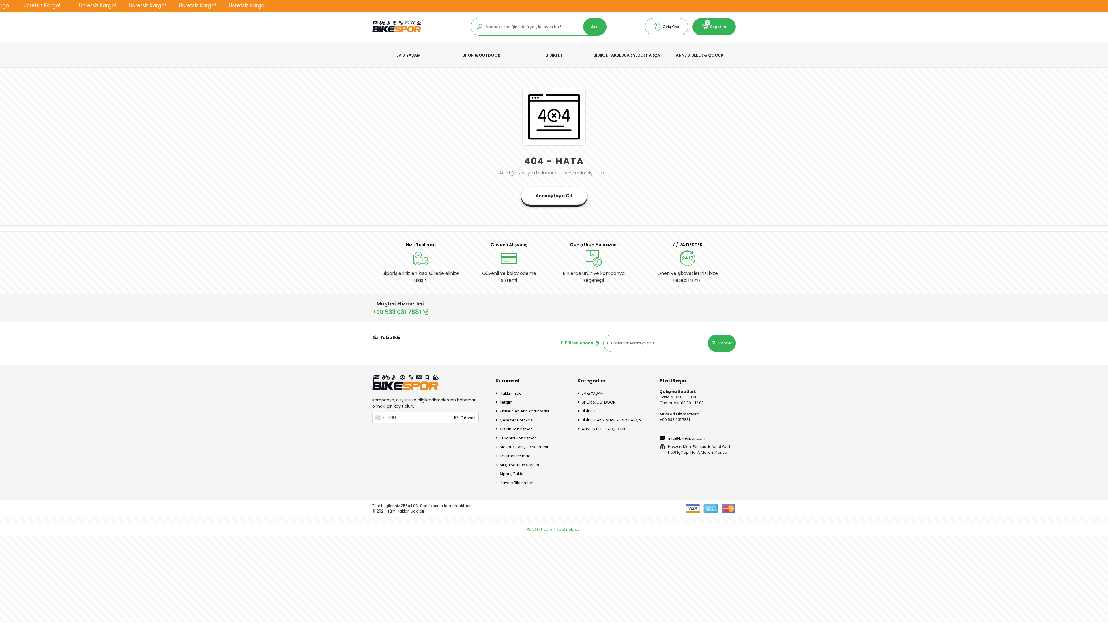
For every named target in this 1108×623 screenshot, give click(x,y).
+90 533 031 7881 (397, 312)
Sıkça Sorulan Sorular (520, 465)
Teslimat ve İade (515, 456)
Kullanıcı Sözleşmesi (519, 438)
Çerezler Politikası (516, 420)
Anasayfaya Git (554, 195)
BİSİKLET (589, 411)
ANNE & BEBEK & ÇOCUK (604, 429)
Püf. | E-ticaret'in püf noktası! (554, 529)
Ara (595, 26)
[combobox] (379, 417)
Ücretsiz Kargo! (21, 5)
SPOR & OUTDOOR (598, 402)
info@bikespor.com (686, 438)
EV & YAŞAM (593, 393)
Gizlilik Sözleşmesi (517, 429)
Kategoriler (591, 381)
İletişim (506, 402)
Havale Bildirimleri (516, 482)
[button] (666, 26)
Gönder (725, 343)
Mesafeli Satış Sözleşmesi (524, 447)
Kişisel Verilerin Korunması (524, 411)
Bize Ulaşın (673, 381)
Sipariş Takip (511, 473)
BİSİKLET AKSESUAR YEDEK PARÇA (611, 420)
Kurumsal (507, 381)
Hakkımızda (511, 393)
